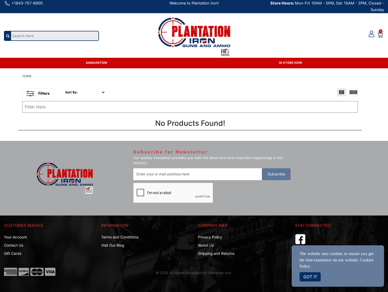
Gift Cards (12, 253)
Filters (44, 93)
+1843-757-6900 (26, 3)
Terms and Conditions (120, 237)
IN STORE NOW (290, 63)
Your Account (15, 237)
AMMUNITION (96, 63)
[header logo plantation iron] (194, 33)
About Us (206, 245)
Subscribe (276, 174)
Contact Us (13, 245)
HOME (27, 76)
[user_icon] (371, 34)
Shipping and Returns (216, 253)
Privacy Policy (210, 237)
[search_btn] (7, 35)
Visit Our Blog (112, 245)
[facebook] (300, 238)
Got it (310, 276)
